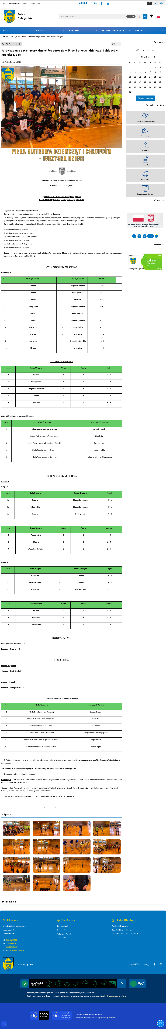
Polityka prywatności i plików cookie (104, 1017)
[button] (83, 3)
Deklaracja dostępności (11, 3)
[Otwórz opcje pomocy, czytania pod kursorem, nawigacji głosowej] (160, 1023)
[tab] (149, 3)
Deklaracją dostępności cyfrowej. (115, 996)
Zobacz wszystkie (145, 98)
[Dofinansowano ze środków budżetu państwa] (145, 220)
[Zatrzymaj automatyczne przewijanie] (145, 236)
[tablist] (156, 3)
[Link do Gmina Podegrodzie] (8, 964)
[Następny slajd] (139, 236)
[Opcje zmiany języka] (158, 16)
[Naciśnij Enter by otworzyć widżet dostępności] (151, 16)
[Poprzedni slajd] (134, 236)
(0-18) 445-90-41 (11, 943)
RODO (24, 3)
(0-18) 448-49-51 (11, 947)
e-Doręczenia (35, 3)
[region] (145, 74)
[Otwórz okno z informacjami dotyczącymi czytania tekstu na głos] (3, 44)
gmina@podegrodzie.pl (16, 950)
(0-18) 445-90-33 (11, 940)
